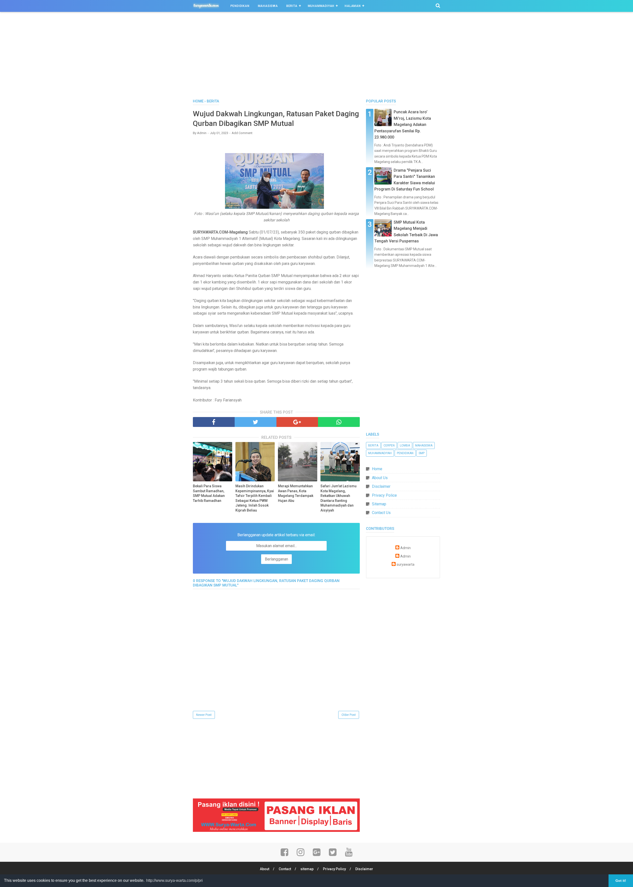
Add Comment (242, 133)
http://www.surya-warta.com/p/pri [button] (174, 880)
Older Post (348, 715)
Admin (405, 548)
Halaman (353, 6)
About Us (380, 477)
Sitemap (379, 504)
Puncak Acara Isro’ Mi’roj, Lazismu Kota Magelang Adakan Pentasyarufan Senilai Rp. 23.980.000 (402, 125)
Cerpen (389, 445)
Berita (291, 6)
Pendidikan (239, 6)
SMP (422, 453)
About (264, 869)
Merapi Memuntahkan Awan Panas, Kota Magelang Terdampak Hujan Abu (295, 493)
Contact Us (381, 512)
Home (377, 469)
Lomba (405, 445)
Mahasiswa (268, 6)
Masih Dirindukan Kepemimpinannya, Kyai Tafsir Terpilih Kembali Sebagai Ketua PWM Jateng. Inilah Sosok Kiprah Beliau (254, 498)
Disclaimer (381, 486)
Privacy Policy (334, 869)
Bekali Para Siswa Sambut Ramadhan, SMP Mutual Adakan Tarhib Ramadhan (209, 493)
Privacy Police (384, 495)
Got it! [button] (620, 881)
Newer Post (204, 715)
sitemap (307, 869)
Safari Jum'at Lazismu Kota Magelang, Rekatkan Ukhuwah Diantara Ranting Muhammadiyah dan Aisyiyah (338, 498)
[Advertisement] (316, 56)
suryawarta (405, 564)
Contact (285, 869)
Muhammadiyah (321, 6)
